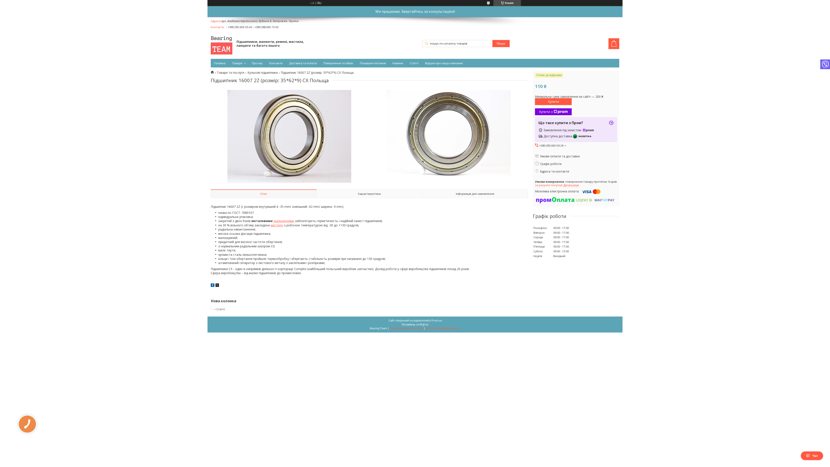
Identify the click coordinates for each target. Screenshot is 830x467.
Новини (398, 63)
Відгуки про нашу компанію (444, 63)
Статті (414, 63)
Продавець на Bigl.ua (415, 324)
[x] (217, 286)
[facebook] (212, 286)
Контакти (276, 63)
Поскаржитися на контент (406, 328)
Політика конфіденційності (443, 328)
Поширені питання (373, 63)
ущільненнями (283, 221)
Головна (219, 63)
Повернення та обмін (338, 63)
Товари (237, 63)
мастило (277, 225)
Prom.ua (436, 320)
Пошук (501, 43)
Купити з (546, 111)
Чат (815, 455)
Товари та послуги (230, 73)
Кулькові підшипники (262, 73)
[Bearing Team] (221, 44)
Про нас (257, 63)
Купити (553, 101)
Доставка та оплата (303, 63)
